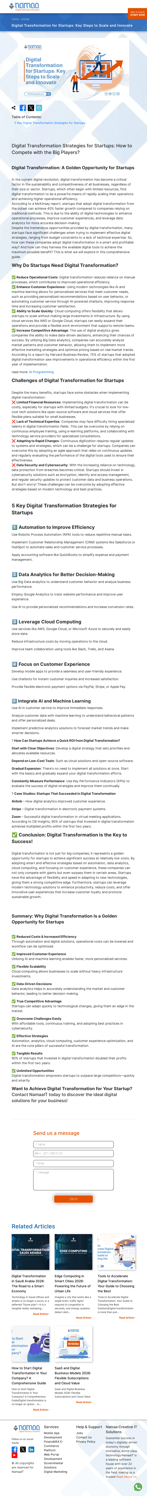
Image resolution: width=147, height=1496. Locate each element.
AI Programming (41, 372)
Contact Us (84, 1437)
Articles (25, 19)
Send (73, 1199)
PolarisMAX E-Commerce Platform (53, 1446)
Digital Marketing (55, 1471)
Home (15, 19)
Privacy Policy (85, 1441)
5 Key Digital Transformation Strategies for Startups (50, 123)
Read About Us (126, 1476)
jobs (79, 1433)
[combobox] (37, 1153)
